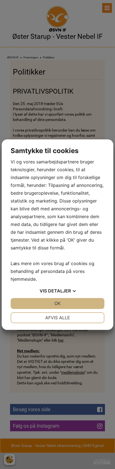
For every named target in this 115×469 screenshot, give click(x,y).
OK (57, 303)
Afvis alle (57, 317)
